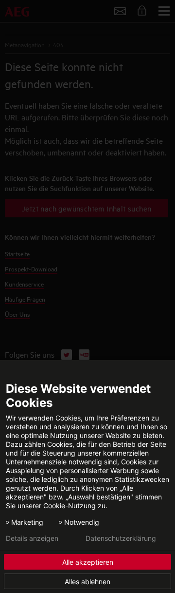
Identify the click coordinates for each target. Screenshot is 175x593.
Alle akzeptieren (87, 562)
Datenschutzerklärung (121, 538)
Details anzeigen (32, 538)
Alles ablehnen (87, 581)
